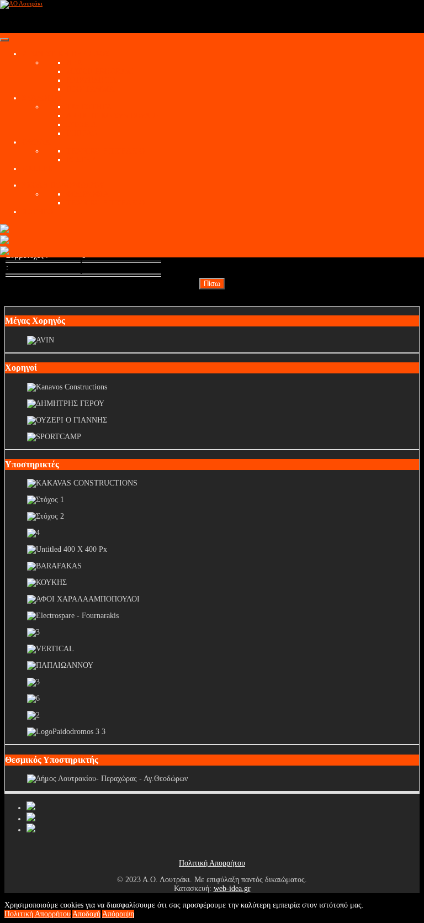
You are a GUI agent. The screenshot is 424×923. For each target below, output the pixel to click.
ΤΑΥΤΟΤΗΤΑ (89, 107)
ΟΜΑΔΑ (36, 142)
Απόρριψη (118, 914)
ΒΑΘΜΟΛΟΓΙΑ (91, 80)
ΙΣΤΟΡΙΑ (81, 124)
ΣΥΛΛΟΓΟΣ (41, 98)
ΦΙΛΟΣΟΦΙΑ (87, 194)
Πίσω (212, 283)
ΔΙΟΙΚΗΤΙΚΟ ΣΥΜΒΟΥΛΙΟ (112, 116)
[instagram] (30, 830)
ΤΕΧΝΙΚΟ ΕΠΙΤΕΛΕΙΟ (105, 151)
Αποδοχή (86, 914)
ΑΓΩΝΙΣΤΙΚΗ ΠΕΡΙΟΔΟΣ (65, 54)
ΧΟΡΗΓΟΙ (39, 212)
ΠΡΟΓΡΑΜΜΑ (90, 89)
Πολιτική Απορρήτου (212, 863)
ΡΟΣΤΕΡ (80, 160)
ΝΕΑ (74, 63)
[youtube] (30, 819)
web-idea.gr (232, 888)
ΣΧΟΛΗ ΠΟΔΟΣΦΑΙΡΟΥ (63, 185)
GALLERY (40, 169)
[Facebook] (30, 808)
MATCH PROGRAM (99, 71)
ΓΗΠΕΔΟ (81, 133)
